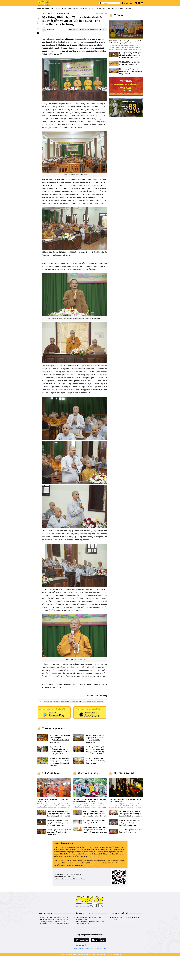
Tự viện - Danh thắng (103, 8)
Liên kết (57, 8)
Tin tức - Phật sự (47, 13)
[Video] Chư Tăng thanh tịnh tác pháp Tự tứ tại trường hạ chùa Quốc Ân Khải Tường (130, 55)
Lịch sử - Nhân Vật (51, 773)
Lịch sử (113, 8)
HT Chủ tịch (49, 8)
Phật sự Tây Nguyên (62, 13)
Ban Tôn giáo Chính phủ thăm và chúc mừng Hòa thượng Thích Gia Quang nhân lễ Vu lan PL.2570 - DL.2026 (95, 751)
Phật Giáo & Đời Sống (88, 773)
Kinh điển (128, 8)
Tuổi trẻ (120, 8)
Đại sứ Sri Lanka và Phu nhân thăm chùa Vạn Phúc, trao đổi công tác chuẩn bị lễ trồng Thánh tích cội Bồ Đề (60, 751)
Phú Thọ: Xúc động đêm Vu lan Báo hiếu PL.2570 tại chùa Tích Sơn (95, 761)
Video (70, 8)
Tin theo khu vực (128, 3)
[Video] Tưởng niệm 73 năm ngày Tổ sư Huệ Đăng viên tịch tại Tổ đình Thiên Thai (58, 823)
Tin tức (64, 8)
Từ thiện (91, 8)
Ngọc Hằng (50, 29)
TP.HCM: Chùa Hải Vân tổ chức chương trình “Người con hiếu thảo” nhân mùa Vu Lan (130, 823)
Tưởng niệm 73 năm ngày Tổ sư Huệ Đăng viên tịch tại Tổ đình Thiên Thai (59, 832)
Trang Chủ (40, 8)
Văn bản (75, 8)
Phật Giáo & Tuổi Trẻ (124, 773)
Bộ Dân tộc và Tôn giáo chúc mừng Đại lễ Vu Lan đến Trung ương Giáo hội (130, 71)
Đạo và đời (83, 8)
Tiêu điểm (119, 15)
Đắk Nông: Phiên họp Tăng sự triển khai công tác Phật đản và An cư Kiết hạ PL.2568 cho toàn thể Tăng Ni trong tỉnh (73, 701)
